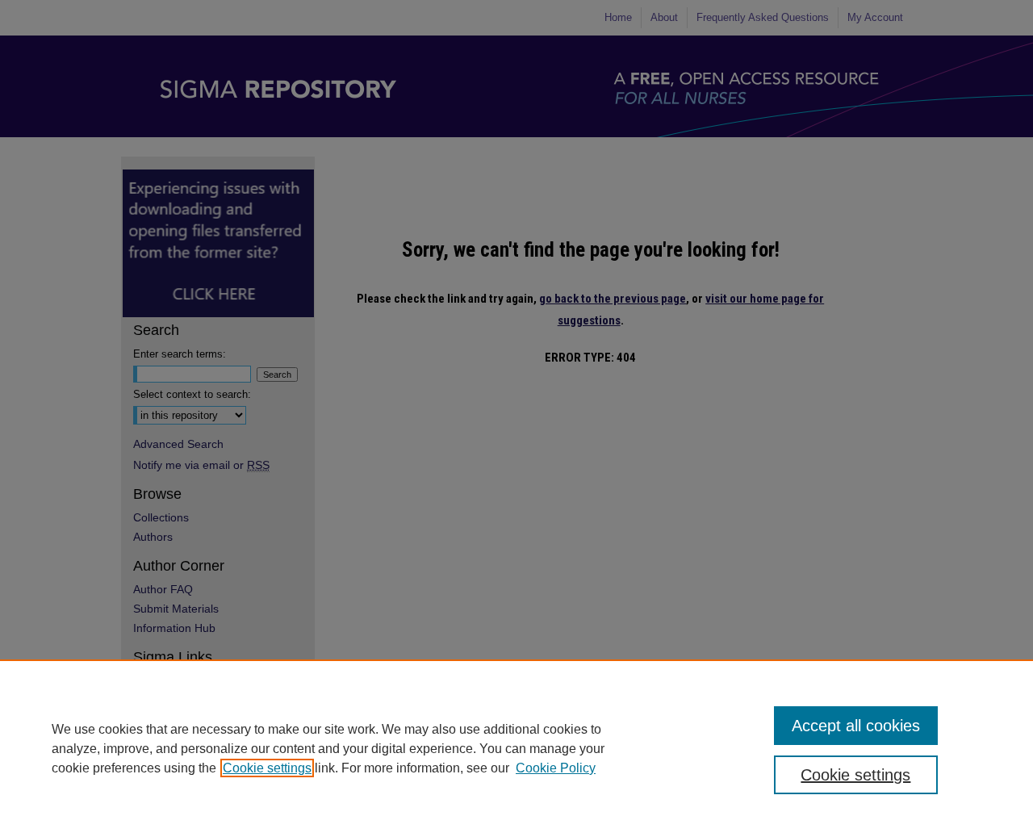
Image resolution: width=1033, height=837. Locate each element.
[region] (516, 748)
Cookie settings (267, 768)
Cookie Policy (556, 768)
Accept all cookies (856, 725)
